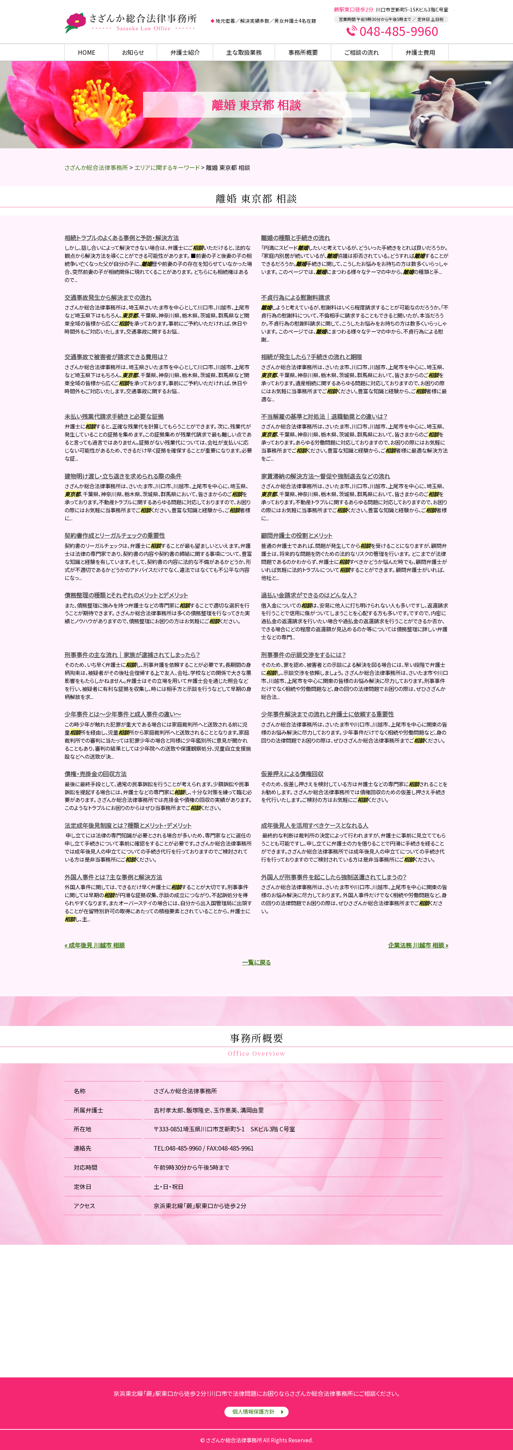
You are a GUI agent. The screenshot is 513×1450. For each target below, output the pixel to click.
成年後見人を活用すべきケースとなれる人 (315, 825)
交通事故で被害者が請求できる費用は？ (116, 356)
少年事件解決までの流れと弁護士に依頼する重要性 (327, 713)
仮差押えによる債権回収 (292, 773)
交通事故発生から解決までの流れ (108, 297)
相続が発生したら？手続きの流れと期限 (311, 356)
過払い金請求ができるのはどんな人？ (309, 594)
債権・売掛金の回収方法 (96, 773)
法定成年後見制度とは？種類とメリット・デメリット (128, 825)
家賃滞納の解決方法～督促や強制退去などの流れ (325, 475)
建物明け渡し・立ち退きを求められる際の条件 (123, 475)
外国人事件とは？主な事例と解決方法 (113, 876)
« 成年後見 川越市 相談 (95, 944)
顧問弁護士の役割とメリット (297, 535)
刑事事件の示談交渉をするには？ (303, 654)
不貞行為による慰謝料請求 (295, 297)
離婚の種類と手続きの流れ (295, 237)
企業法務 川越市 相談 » (418, 944)
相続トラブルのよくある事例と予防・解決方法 (122, 237)
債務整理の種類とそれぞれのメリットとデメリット (126, 594)
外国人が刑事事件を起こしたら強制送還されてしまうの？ (334, 876)
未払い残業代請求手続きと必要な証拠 (114, 416)
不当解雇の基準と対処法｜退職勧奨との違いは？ (324, 416)
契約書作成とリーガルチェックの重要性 (115, 535)
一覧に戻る (256, 962)
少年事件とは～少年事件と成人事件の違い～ (123, 713)
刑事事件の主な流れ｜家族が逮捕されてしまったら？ (132, 654)
